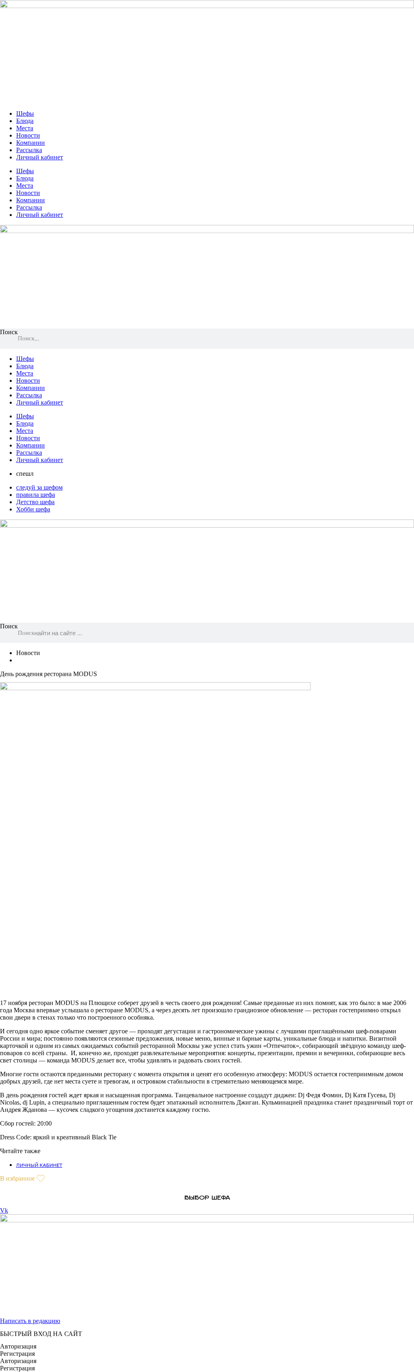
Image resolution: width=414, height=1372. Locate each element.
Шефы (25, 113)
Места (24, 128)
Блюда (25, 120)
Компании (30, 142)
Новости (28, 135)
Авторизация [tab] (18, 1346)
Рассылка (29, 149)
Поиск (9, 332)
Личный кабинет (39, 157)
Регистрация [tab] (17, 1353)
